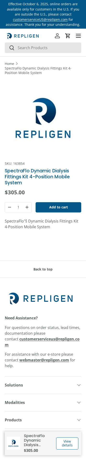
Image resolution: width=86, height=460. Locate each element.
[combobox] (43, 47)
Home (9, 63)
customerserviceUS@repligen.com (40, 19)
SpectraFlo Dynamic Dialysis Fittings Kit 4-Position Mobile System (38, 70)
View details (67, 443)
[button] (68, 36)
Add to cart (58, 207)
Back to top (43, 269)
